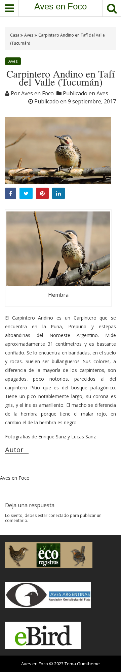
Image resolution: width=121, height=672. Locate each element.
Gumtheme (88, 664)
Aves (28, 35)
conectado (58, 515)
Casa (15, 35)
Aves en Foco (60, 6)
